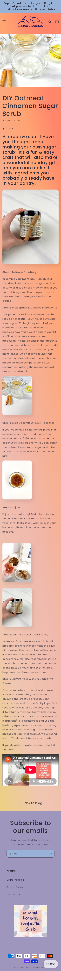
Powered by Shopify (39, 967)
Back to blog (32, 803)
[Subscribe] (50, 854)
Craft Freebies (15, 879)
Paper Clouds (25, 967)
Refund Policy (15, 887)
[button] (4, 21)
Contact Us (13, 894)
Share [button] (9, 128)
